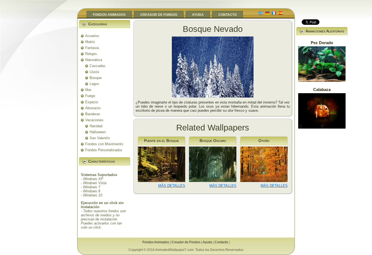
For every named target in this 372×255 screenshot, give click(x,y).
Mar (88, 90)
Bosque (96, 78)
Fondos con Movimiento (104, 144)
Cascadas (97, 66)
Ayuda (207, 242)
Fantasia (92, 48)
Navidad (96, 126)
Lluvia (94, 72)
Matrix (90, 42)
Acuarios (92, 36)
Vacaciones (94, 120)
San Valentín (100, 138)
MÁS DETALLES (171, 186)
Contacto (221, 242)
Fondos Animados (155, 242)
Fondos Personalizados (103, 150)
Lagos (94, 84)
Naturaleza (93, 60)
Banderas (92, 114)
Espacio (91, 102)
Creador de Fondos (186, 242)
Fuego (90, 96)
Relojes (91, 54)
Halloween (98, 132)
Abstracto (92, 108)
